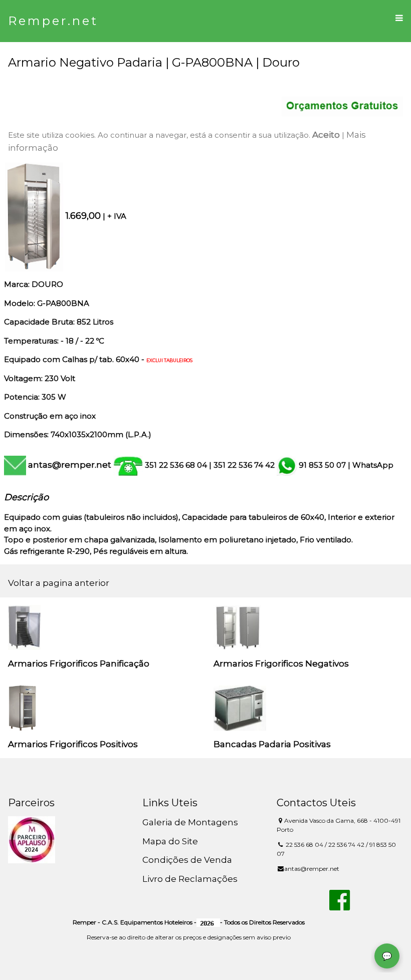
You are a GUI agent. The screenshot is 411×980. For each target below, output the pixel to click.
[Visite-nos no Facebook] (339, 906)
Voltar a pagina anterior (58, 583)
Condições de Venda (187, 860)
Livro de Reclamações (190, 879)
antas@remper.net (69, 465)
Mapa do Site (170, 841)
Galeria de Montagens (190, 822)
